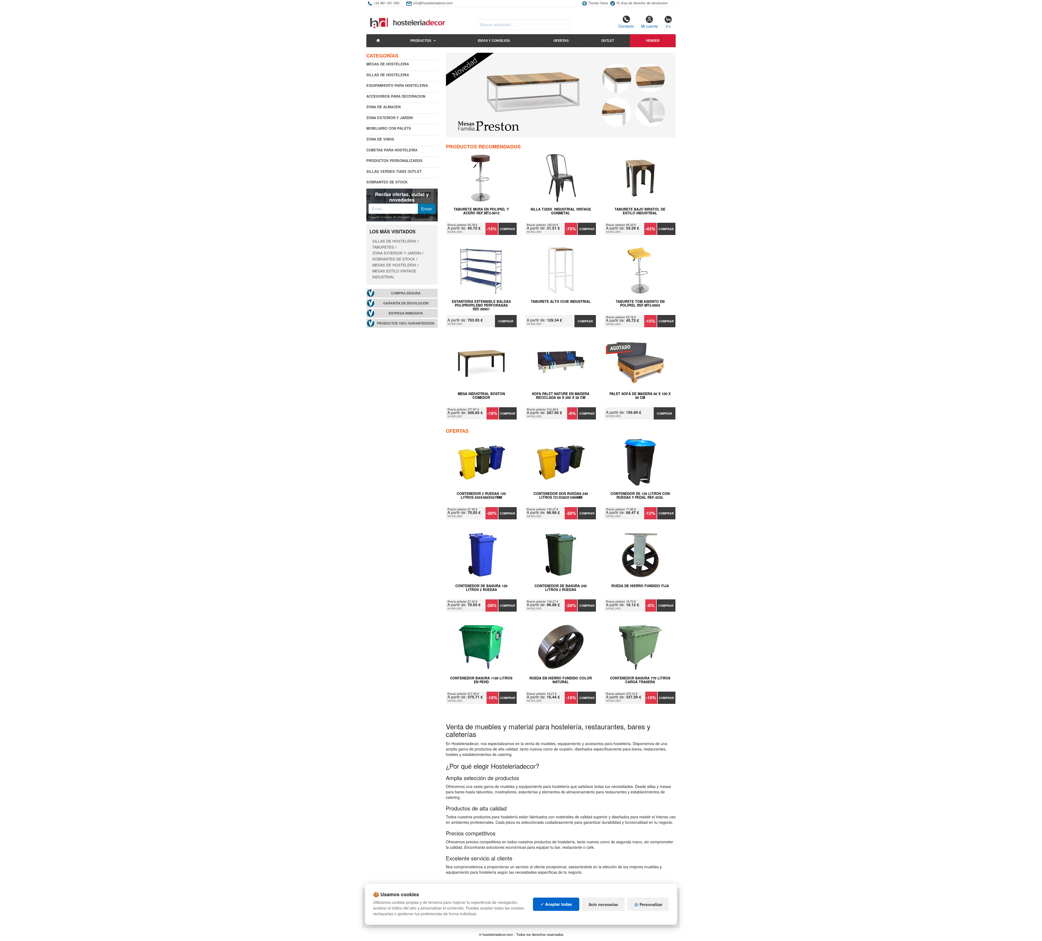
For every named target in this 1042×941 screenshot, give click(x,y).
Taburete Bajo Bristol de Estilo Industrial (640, 211)
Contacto (626, 26)
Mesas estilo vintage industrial (394, 273)
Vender (653, 41)
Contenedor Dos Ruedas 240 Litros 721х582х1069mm (560, 496)
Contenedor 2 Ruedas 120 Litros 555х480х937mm (481, 496)
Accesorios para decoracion (395, 96)
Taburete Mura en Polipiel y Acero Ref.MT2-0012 (481, 211)
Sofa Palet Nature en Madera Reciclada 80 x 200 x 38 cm (560, 396)
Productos (420, 41)
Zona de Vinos (380, 139)
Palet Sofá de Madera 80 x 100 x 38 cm (640, 396)
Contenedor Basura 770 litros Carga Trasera (640, 680)
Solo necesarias (603, 904)
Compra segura (406, 293)
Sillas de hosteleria (387, 74)
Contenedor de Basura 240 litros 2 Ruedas (561, 588)
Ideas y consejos (494, 41)
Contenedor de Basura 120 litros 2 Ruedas (481, 588)
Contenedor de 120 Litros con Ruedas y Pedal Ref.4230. (640, 496)
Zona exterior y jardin (389, 117)
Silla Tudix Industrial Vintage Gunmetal (560, 211)
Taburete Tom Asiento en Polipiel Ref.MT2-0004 (640, 304)
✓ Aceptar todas (556, 904)
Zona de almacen (383, 106)
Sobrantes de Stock (387, 182)
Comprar (507, 229)
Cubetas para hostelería (391, 149)
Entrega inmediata (406, 313)
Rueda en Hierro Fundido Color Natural (560, 680)
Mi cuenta (649, 26)
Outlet (607, 41)
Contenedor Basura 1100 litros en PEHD (481, 680)
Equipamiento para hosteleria (397, 85)
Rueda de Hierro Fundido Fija (640, 586)
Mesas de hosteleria (387, 63)
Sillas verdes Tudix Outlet (394, 171)
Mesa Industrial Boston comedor (481, 396)
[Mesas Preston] (561, 95)
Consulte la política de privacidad (389, 217)
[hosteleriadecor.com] (408, 18)
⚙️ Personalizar (648, 904)
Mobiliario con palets (388, 128)
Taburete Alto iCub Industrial (561, 302)
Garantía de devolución (405, 303)
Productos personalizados (394, 160)
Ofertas (561, 41)
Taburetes (383, 247)
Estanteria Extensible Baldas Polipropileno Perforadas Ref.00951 (481, 305)
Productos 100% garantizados (405, 323)
